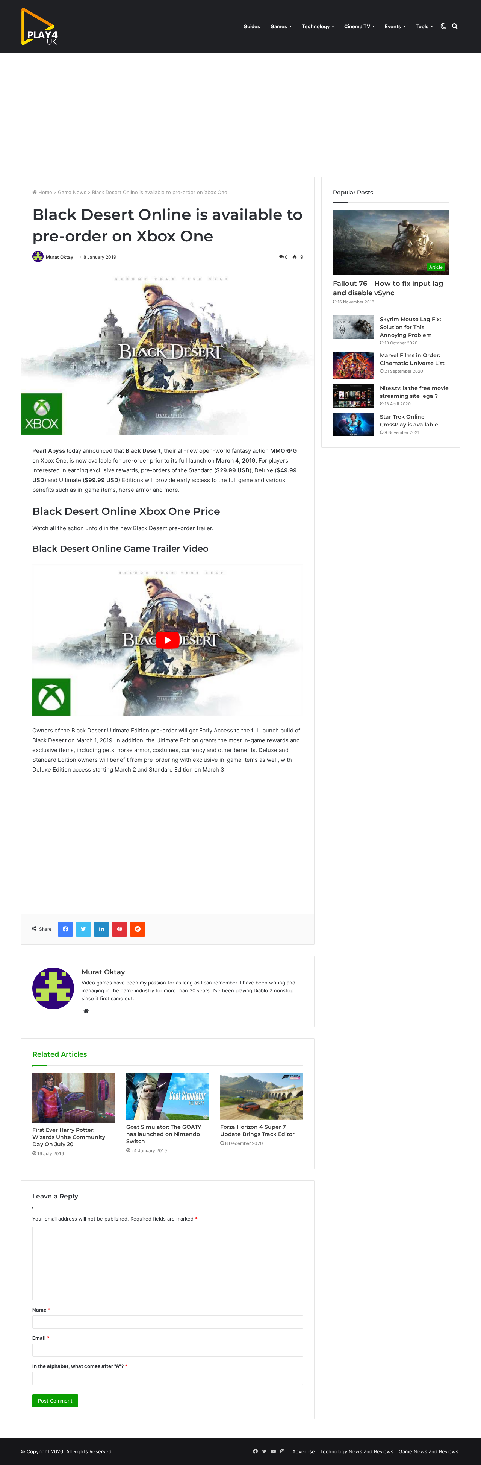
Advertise (303, 1451)
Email (41, 1338)
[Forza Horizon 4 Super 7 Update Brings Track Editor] (261, 1096)
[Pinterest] (119, 929)
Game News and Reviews (428, 1451)
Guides (252, 26)
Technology (316, 26)
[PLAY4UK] (39, 26)
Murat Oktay (59, 257)
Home (44, 192)
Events (393, 26)
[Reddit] (137, 929)
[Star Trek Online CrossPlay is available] (353, 424)
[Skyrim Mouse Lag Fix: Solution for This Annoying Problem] (353, 327)
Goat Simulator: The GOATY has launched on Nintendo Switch (163, 1134)
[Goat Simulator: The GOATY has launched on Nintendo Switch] (167, 1096)
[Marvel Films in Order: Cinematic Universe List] (353, 365)
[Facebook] (65, 929)
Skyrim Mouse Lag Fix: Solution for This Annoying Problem (410, 327)
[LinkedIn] (101, 929)
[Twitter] (83, 929)
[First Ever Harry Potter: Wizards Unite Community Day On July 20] (73, 1097)
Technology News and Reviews (356, 1451)
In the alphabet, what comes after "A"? (79, 1366)
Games (279, 26)
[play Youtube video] (167, 640)
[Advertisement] (240, 112)
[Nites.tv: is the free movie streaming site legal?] (353, 396)
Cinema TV (357, 26)
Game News (72, 192)
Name (41, 1310)
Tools (422, 26)
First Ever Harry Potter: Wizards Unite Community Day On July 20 (68, 1137)
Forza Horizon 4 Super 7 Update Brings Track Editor (257, 1130)
